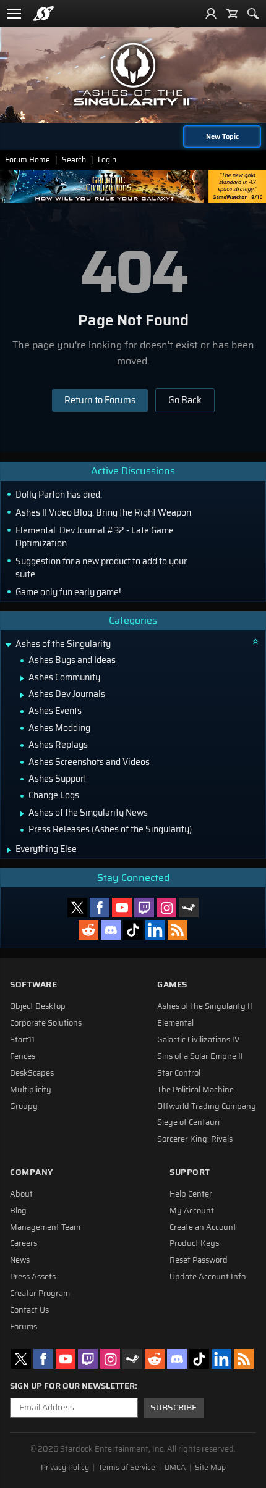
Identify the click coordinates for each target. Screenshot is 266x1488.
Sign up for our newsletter (72, 1386)
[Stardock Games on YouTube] (122, 908)
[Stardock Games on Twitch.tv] (144, 908)
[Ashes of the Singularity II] (133, 74)
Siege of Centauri (188, 1122)
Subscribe (173, 1407)
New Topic (222, 136)
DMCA (175, 1467)
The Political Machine (195, 1090)
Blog (18, 1211)
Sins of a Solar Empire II (200, 1056)
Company (31, 1172)
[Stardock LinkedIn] (155, 930)
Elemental (175, 1023)
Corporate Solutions (46, 1023)
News (20, 1260)
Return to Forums (99, 400)
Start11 (22, 1040)
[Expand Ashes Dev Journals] (22, 695)
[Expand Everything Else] (9, 850)
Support (189, 1172)
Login (107, 159)
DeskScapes (32, 1073)
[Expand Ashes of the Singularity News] (22, 814)
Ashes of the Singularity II (204, 1006)
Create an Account (202, 1227)
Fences (22, 1056)
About (21, 1194)
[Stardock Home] (43, 13)
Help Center (190, 1194)
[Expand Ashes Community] (22, 678)
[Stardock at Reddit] (88, 930)
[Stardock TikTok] (133, 930)
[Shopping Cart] (232, 14)
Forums (23, 1327)
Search (74, 159)
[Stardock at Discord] (111, 930)
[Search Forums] (253, 14)
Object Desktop (38, 1006)
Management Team (45, 1227)
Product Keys (194, 1243)
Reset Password (198, 1260)
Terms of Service (126, 1467)
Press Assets (33, 1277)
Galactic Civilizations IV (198, 1040)
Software (33, 984)
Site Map (210, 1467)
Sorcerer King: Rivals (195, 1139)
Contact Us (29, 1310)
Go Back (185, 400)
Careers (23, 1243)
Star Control (178, 1073)
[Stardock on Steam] (189, 908)
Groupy (24, 1106)
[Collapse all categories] (255, 641)
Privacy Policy (65, 1467)
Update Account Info (207, 1277)
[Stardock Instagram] (166, 908)
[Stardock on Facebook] (99, 908)
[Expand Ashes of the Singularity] (8, 645)
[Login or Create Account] (211, 14)
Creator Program (40, 1293)
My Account (191, 1211)
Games (172, 984)
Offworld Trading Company (206, 1106)
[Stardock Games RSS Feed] (177, 930)
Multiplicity (30, 1090)
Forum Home (27, 159)
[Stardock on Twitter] (77, 908)
